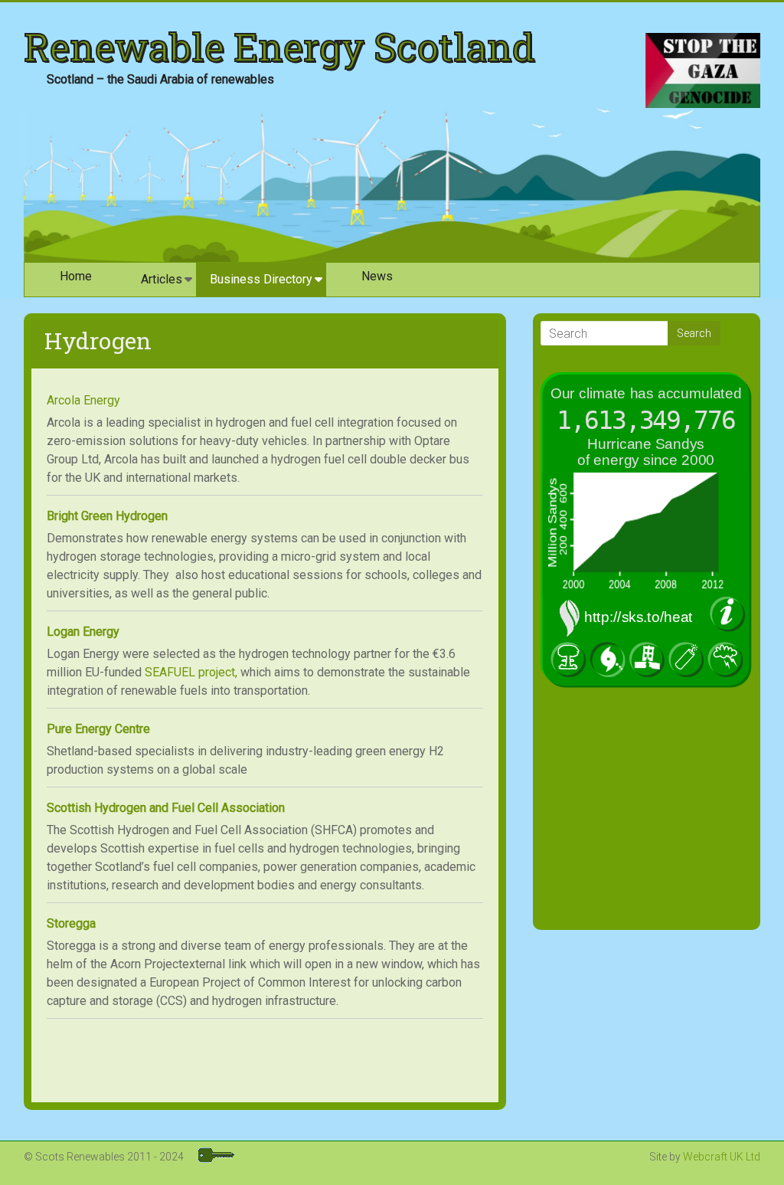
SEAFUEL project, (191, 672)
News (377, 276)
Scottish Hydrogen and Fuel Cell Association (166, 807)
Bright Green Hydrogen (107, 516)
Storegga (71, 923)
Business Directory (261, 279)
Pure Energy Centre (98, 729)
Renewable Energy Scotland (279, 46)
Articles (161, 279)
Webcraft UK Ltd (721, 1157)
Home (76, 276)
